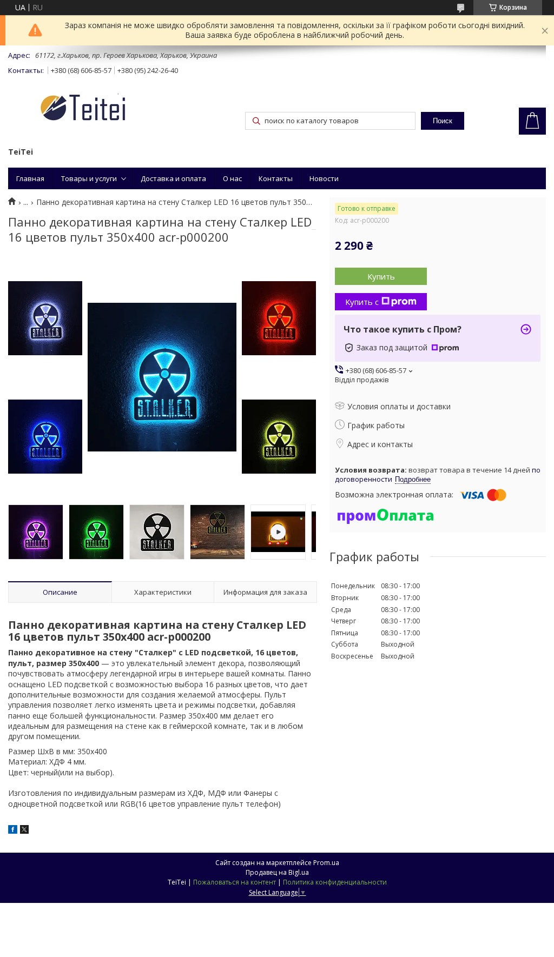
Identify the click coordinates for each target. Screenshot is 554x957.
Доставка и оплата (173, 178)
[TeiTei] (102, 109)
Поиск (442, 121)
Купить (381, 276)
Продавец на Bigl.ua (277, 872)
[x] (24, 831)
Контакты (276, 178)
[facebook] (12, 831)
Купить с (362, 301)
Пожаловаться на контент (234, 882)
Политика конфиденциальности (335, 882)
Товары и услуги (89, 178)
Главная (30, 178)
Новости (324, 178)
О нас (232, 178)
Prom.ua (326, 862)
